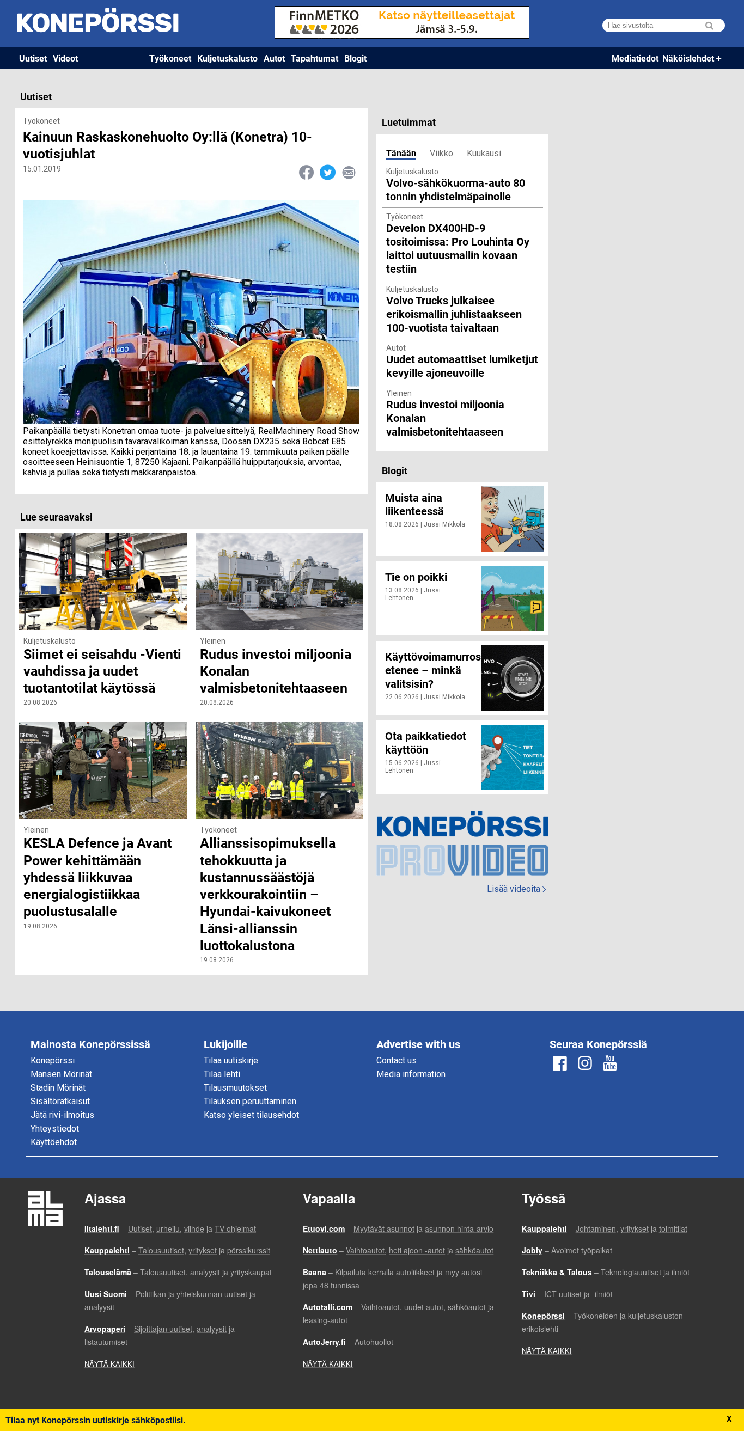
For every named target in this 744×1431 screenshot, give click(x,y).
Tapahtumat (314, 58)
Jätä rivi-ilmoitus (62, 1115)
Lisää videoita (516, 889)
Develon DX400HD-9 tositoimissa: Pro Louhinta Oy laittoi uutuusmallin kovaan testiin (457, 248)
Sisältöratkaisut (60, 1101)
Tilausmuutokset (235, 1088)
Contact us (396, 1060)
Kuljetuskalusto (227, 58)
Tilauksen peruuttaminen (250, 1101)
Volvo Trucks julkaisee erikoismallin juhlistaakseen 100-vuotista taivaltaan (454, 313)
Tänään (401, 152)
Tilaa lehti (222, 1074)
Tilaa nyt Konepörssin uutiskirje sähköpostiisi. (95, 1420)
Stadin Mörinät (58, 1088)
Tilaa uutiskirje (231, 1060)
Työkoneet (170, 58)
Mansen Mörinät (61, 1074)
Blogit (355, 58)
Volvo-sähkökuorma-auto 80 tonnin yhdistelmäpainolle (455, 189)
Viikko (441, 153)
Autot (274, 58)
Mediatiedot (635, 58)
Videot (65, 58)
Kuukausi (484, 153)
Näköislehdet (688, 58)
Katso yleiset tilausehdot (251, 1115)
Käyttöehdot (54, 1142)
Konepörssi (53, 1060)
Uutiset (33, 58)
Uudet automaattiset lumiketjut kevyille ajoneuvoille (462, 366)
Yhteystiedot (55, 1128)
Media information (411, 1074)
